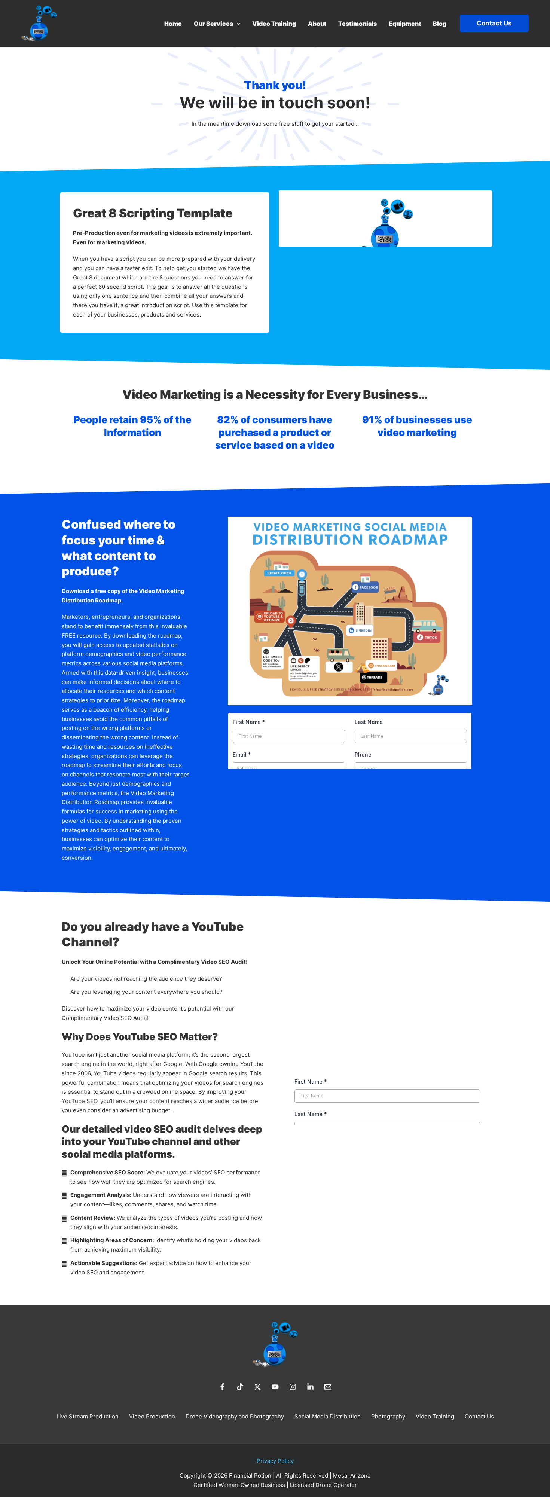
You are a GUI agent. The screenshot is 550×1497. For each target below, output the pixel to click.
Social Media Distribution (327, 1416)
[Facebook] (222, 1387)
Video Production (152, 1416)
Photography (388, 1416)
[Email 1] (328, 1387)
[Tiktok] (240, 1387)
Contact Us (479, 1416)
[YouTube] (275, 1387)
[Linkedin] (310, 1387)
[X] (257, 1387)
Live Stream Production (87, 1416)
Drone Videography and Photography (235, 1416)
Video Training (435, 1416)
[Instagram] (293, 1387)
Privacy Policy (275, 1460)
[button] (237, 23)
